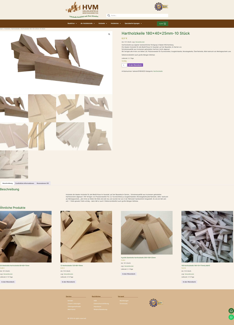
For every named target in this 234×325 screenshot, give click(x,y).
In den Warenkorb (135, 65)
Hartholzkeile (15, 29)
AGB (95, 301)
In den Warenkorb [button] (7, 282)
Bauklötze (71, 23)
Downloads (124, 303)
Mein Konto (71, 309)
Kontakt (70, 301)
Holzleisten (115, 23)
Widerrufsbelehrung (100, 309)
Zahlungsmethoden (74, 306)
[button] (109, 34)
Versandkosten (140, 42)
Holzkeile (102, 23)
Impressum (97, 306)
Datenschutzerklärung (101, 303)
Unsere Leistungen (74, 303)
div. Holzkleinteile (87, 23)
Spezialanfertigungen (132, 23)
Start (1, 29)
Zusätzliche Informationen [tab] (24, 183)
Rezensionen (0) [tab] (43, 183)
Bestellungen (124, 301)
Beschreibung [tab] (8, 183)
